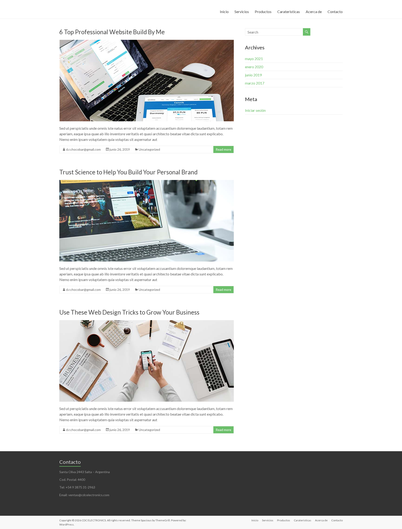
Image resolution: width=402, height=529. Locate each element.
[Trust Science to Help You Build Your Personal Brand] (146, 182)
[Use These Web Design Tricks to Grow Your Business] (146, 322)
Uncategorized (149, 149)
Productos (263, 11)
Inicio (224, 11)
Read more (223, 149)
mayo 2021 (254, 58)
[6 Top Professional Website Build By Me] (146, 42)
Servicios (241, 11)
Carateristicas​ (288, 11)
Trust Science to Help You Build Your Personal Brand (128, 172)
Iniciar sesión (255, 110)
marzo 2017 (254, 83)
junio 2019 (253, 75)
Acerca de (314, 11)
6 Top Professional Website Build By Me (112, 32)
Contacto (335, 11)
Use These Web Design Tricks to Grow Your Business (129, 312)
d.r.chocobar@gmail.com (83, 149)
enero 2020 (254, 66)
